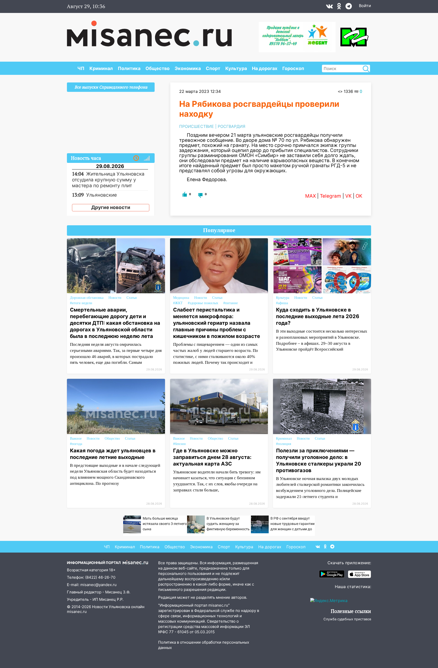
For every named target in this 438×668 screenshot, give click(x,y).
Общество (157, 68)
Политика (129, 68)
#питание (230, 303)
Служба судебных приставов (347, 619)
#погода (76, 444)
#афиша (282, 303)
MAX (310, 196)
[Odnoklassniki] (339, 7)
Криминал (101, 68)
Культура (236, 68)
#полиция (283, 444)
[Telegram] (348, 7)
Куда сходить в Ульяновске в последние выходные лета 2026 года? (317, 316)
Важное (76, 438)
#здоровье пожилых (203, 303)
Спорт (213, 68)
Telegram (330, 196)
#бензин (179, 444)
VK (348, 196)
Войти (365, 5)
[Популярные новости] (147, 158)
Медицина (181, 298)
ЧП (80, 68)
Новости (114, 298)
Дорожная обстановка (86, 298)
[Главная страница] (149, 30)
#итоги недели (81, 303)
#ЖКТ (178, 303)
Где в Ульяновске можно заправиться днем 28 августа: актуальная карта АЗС (212, 457)
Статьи (131, 298)
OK (359, 196)
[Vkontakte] (329, 7)
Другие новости (110, 207)
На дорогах (264, 68)
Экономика (188, 68)
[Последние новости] (136, 158)
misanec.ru (77, 611)
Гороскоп (293, 68)
